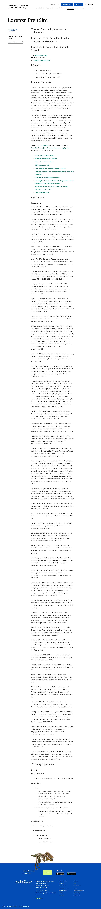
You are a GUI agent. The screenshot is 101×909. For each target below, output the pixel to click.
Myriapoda (65, 148)
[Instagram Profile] (61, 870)
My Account (90, 4)
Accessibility (62, 885)
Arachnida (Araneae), (37, 148)
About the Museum (63, 881)
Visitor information (63, 888)
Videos (75, 888)
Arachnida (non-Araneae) (52, 148)
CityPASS (76, 881)
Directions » (39, 898)
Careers (61, 892)
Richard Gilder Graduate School (44, 162)
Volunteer (61, 895)
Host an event (77, 892)
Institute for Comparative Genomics (46, 158)
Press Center (77, 895)
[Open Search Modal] (86, 4)
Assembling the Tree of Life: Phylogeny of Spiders (50, 168)
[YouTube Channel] (57, 870)
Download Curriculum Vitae (41, 60)
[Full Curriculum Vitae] (32, 60)
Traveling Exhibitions (79, 890)
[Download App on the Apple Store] (60, 873)
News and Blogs (77, 885)
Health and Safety (63, 890)
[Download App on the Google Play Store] (71, 873)
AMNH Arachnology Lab (42, 165)
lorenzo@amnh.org (41, 55)
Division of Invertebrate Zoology (45, 155)
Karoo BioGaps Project (42, 192)
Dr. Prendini (44, 145)
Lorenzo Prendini (28, 20)
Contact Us (61, 883)
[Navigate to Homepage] (18, 7)
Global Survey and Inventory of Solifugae (47, 177)
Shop (75, 883)
